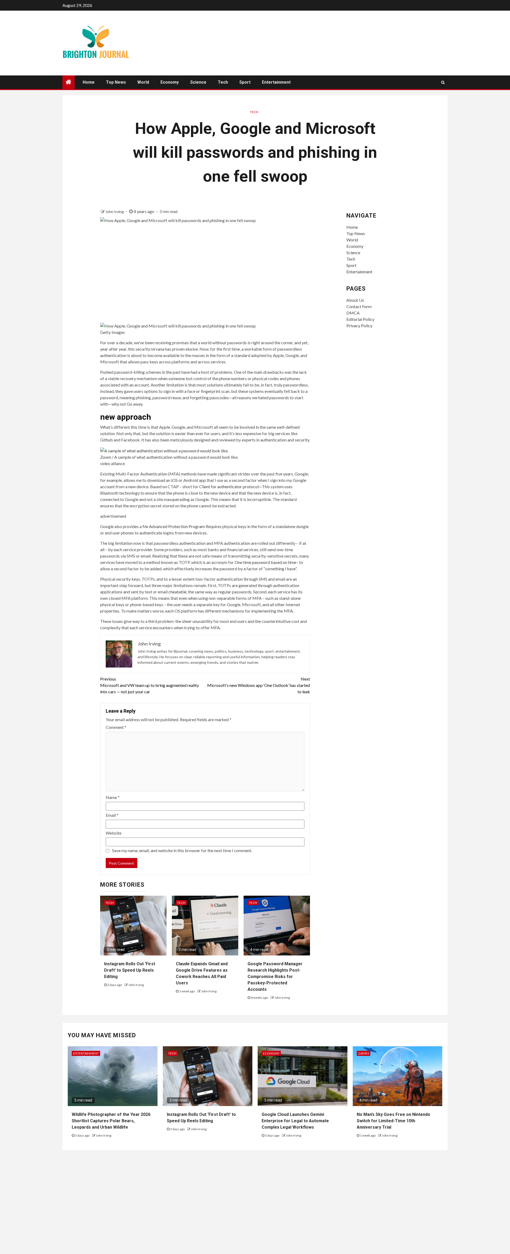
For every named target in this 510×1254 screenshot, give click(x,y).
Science (198, 82)
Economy (169, 82)
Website (113, 832)
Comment (116, 727)
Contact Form (359, 306)
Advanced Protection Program (177, 526)
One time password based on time (265, 562)
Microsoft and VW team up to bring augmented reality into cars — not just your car (149, 685)
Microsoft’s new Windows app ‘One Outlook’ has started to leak (258, 685)
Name (113, 797)
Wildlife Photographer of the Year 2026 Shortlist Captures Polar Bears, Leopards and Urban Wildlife (111, 1121)
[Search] (443, 82)
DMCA (353, 312)
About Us (355, 300)
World (143, 82)
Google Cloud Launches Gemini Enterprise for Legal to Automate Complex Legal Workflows (295, 1121)
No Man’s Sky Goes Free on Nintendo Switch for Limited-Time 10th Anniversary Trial (393, 1121)
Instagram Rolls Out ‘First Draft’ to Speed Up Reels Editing (129, 970)
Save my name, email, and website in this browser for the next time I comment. (182, 850)
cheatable (177, 591)
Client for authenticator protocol (229, 486)
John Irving (115, 211)
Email (112, 815)
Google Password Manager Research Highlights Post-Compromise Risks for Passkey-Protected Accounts (275, 976)
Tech (223, 82)
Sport (244, 82)
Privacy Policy (359, 325)
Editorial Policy (360, 319)
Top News (116, 82)
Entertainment (276, 82)
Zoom (105, 457)
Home (89, 82)
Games (363, 1053)
